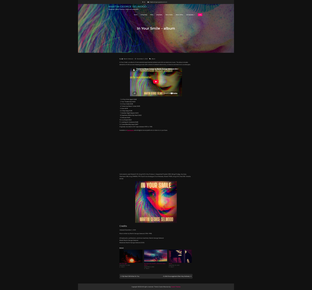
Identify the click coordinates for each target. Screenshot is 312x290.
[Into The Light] (131, 256)
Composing (144, 14)
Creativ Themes (176, 287)
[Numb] (180, 256)
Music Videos (179, 14)
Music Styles (169, 14)
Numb (170, 263)
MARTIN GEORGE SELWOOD (127, 6)
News (151, 14)
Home (135, 14)
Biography (159, 14)
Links (200, 14)
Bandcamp (130, 130)
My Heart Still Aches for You (130, 276)
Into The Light (123, 263)
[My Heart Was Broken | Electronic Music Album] (155, 256)
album (153, 59)
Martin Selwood (128, 59)
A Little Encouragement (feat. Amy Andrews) (176, 276)
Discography (189, 14)
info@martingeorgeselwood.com (158, 2)
